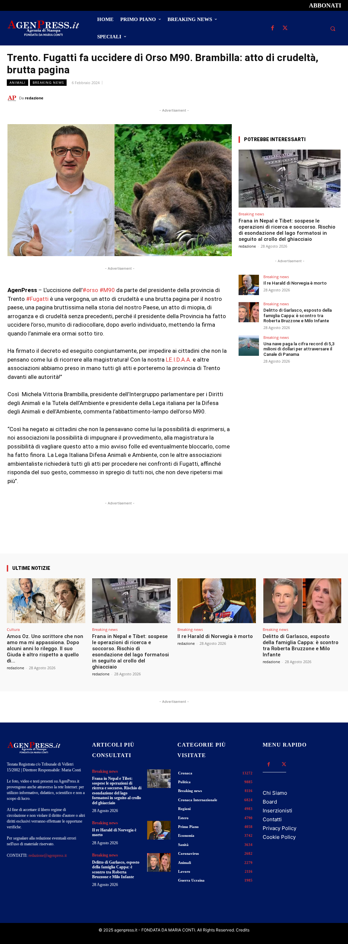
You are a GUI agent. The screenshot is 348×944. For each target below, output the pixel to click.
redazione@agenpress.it (48, 855)
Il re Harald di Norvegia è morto (295, 283)
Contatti (272, 819)
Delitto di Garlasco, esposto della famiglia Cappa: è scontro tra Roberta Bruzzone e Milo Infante (297, 315)
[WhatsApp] (303, 97)
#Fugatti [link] (37, 298)
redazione (34, 97)
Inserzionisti (277, 810)
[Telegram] (334, 97)
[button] (332, 28)
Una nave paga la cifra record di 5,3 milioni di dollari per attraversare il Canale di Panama (298, 349)
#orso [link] (90, 290)
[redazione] (13, 98)
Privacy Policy (279, 828)
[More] (221, 534)
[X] (285, 28)
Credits (242, 929)
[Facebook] (272, 28)
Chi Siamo (275, 793)
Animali (17, 82)
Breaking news (48, 82)
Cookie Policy (279, 837)
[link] (178, 359)
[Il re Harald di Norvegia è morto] (249, 285)
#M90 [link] (107, 290)
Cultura (13, 629)
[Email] (319, 97)
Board (270, 801)
